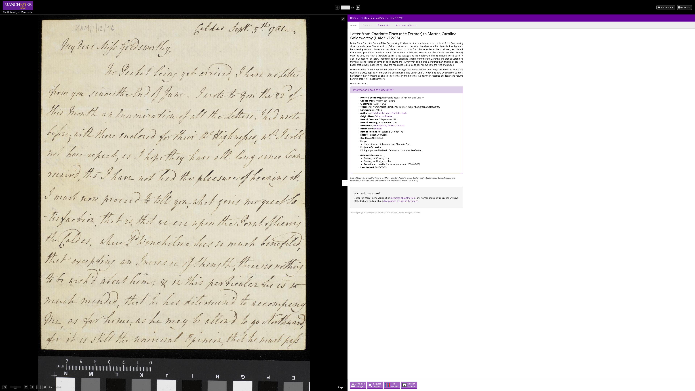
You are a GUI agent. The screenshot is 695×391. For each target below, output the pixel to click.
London (378, 128)
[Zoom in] (32, 387)
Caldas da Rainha (383, 116)
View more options (405, 25)
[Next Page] (358, 7)
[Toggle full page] (343, 19)
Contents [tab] (367, 25)
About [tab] (353, 25)
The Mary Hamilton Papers (372, 18)
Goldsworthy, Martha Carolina (389, 125)
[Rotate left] (5, 387)
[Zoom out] (38, 387)
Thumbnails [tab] (383, 25)
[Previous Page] (337, 7)
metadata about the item (403, 197)
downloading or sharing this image (400, 201)
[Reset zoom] (45, 387)
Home (353, 18)
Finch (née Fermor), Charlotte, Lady (389, 113)
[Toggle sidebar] (345, 183)
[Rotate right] (26, 387)
